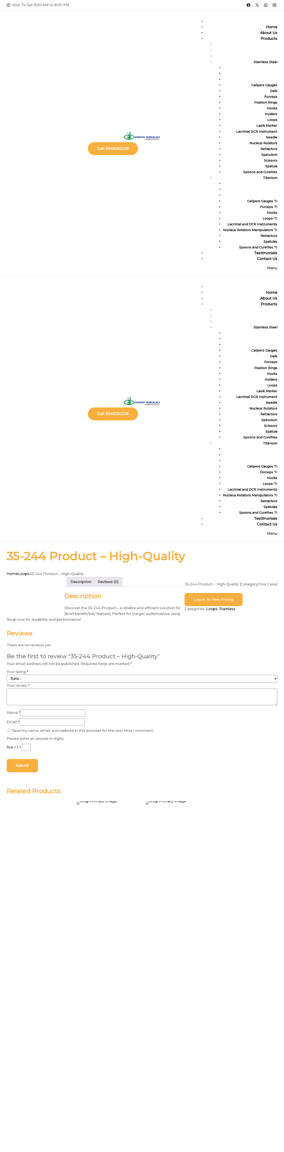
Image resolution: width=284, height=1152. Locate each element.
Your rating (17, 672)
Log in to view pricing (213, 599)
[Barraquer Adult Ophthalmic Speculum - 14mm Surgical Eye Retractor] (176, 803)
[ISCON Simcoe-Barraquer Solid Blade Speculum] (107, 803)
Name (13, 713)
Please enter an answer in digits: (35, 739)
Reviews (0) (108, 582)
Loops (24, 574)
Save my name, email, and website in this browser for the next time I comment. (83, 731)
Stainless (227, 609)
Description (81, 582)
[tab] (81, 582)
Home (12, 574)
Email (13, 722)
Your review (18, 685)
